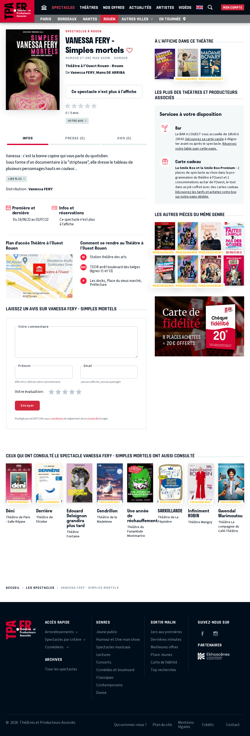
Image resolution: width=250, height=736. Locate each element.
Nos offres (114, 7)
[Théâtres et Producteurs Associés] (44, 7)
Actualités (140, 7)
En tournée (170, 18)
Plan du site (162, 724)
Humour (121, 58)
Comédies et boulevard (115, 670)
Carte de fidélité (164, 662)
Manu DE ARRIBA (110, 72)
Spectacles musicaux (113, 647)
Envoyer (27, 405)
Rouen (109, 18)
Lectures (103, 654)
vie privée (93, 419)
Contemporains (109, 685)
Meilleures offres (164, 647)
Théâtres (89, 7)
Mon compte (232, 7)
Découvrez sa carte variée (204, 139)
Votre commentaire (33, 327)
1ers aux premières (166, 632)
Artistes (165, 7)
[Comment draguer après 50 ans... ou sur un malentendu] (165, 64)
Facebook (202, 633)
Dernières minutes (166, 639)
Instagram (215, 633)
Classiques (105, 677)
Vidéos (185, 7)
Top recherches (163, 670)
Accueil (13, 588)
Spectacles (63, 7)
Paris (45, 18)
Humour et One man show (87, 58)
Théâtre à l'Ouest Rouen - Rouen (94, 66)
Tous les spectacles (61, 669)
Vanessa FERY (82, 72)
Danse (101, 692)
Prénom (24, 366)
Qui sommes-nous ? (130, 724)
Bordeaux (67, 18)
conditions (56, 419)
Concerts (103, 662)
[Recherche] (210, 7)
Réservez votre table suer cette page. (206, 146)
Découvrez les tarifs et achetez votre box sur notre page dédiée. (205, 194)
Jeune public (106, 632)
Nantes (90, 18)
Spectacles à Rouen (83, 31)
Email (88, 366)
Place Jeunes (161, 654)
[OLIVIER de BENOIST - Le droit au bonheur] (234, 270)
